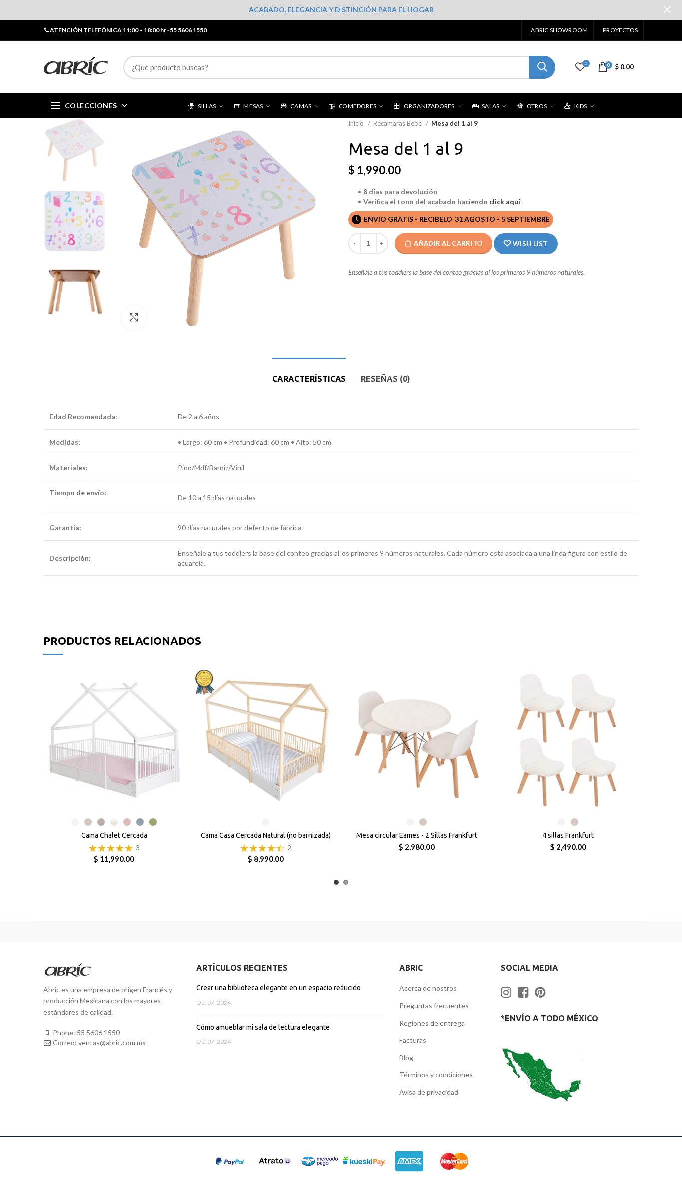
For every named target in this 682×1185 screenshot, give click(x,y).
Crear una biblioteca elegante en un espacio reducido (278, 988)
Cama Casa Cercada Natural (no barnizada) (266, 835)
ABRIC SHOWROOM (559, 30)
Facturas (412, 1040)
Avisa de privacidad (428, 1092)
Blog (406, 1057)
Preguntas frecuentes (434, 1005)
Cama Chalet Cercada (114, 835)
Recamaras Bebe (398, 123)
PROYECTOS (620, 30)
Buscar (542, 67)
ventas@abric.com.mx (112, 1042)
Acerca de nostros (428, 988)
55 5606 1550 (98, 1032)
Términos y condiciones (436, 1074)
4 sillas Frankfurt (568, 835)
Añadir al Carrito (448, 243)
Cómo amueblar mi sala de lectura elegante (263, 1027)
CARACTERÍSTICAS (309, 378)
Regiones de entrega (432, 1023)
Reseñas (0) (385, 378)
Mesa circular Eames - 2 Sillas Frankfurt (416, 835)
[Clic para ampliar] (133, 317)
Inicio (356, 123)
